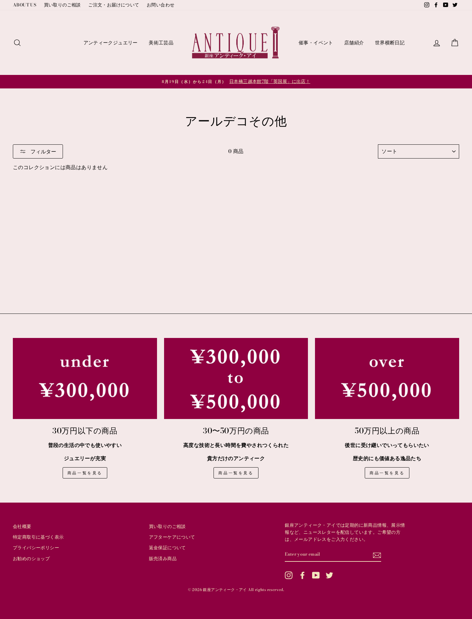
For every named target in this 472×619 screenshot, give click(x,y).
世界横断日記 (390, 42)
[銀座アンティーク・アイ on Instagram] (289, 575)
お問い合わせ (160, 5)
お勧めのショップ (31, 558)
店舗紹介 (354, 42)
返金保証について (167, 547)
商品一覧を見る (84, 473)
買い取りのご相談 (62, 5)
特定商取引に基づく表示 (38, 537)
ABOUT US (24, 5)
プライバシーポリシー (36, 547)
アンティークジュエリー (110, 42)
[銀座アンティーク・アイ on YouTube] (316, 575)
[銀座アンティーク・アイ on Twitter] (329, 575)
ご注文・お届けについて (113, 5)
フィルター (42, 151)
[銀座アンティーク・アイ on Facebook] (302, 575)
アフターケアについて (172, 537)
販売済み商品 (163, 558)
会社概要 (22, 526)
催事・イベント (316, 42)
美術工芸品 (161, 42)
